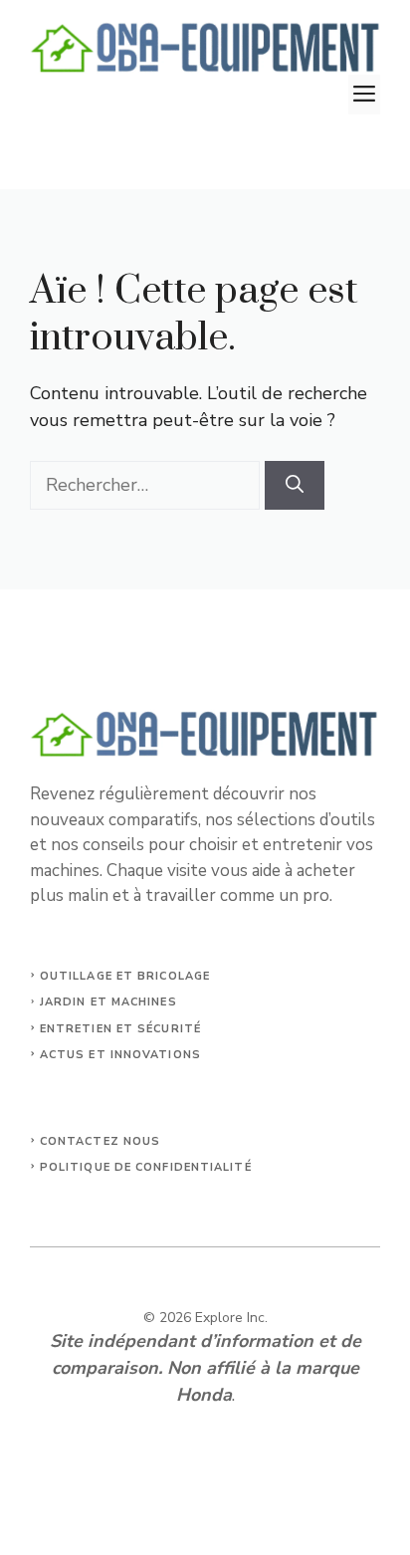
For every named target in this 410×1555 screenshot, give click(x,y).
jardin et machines (108, 1002)
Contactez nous (100, 1141)
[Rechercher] (294, 485)
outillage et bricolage (125, 976)
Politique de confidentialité (146, 1167)
